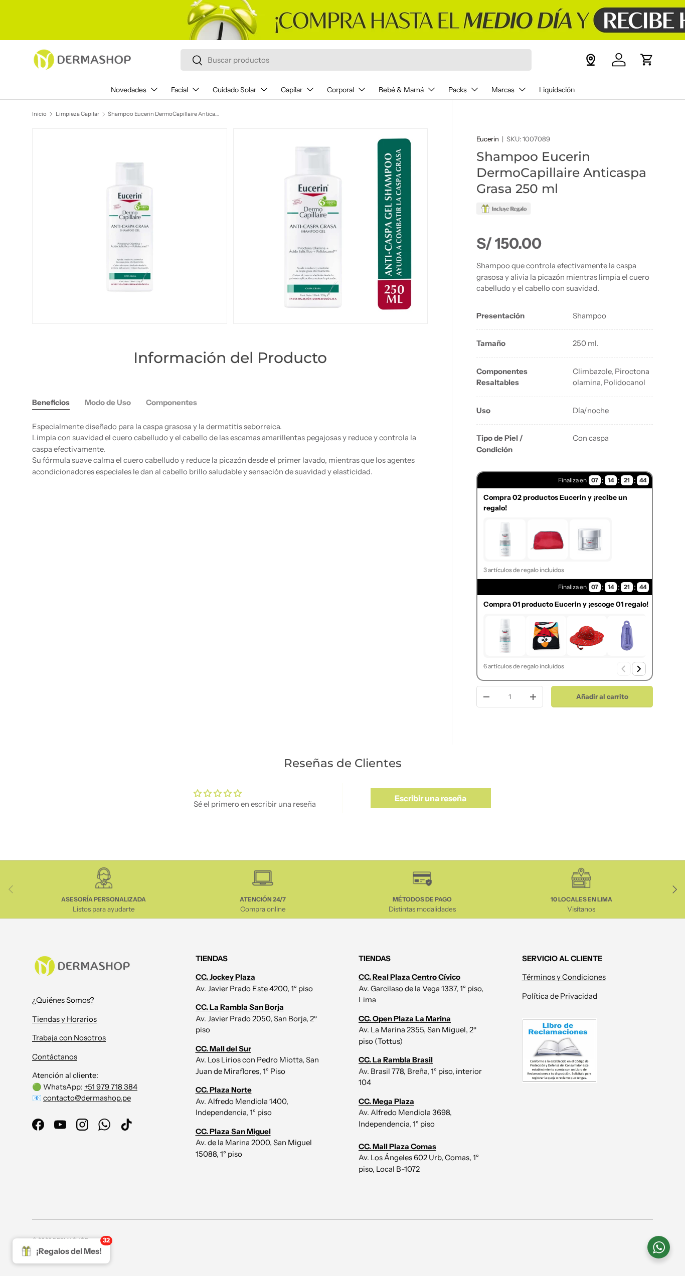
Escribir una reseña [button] (430, 798)
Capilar (291, 89)
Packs (457, 89)
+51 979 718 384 (110, 1086)
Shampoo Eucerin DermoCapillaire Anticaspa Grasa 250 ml (164, 113)
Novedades (128, 89)
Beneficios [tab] (51, 402)
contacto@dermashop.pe (87, 1098)
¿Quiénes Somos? (63, 1000)
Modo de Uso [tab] (108, 402)
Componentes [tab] (171, 402)
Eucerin (487, 139)
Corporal (340, 89)
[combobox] (356, 60)
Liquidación (557, 89)
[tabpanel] (564, 383)
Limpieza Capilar (77, 113)
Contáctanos (54, 1056)
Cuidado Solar (234, 89)
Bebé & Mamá (401, 89)
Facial (179, 89)
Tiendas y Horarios (64, 1019)
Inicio (39, 113)
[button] (647, 60)
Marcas (503, 89)
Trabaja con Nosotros (69, 1038)
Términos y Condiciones (564, 977)
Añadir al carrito (602, 696)
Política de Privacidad (559, 996)
